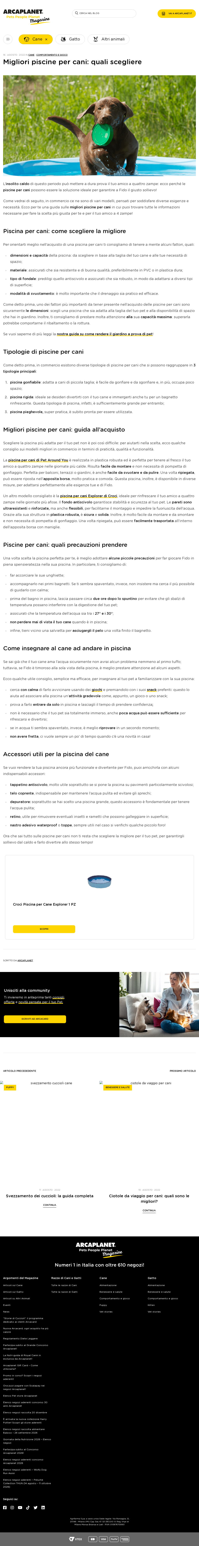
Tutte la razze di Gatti (64, 1292)
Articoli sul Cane (13, 1285)
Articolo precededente (19, 1071)
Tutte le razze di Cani (64, 1285)
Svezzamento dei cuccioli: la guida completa (49, 1196)
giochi (97, 690)
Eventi (6, 1305)
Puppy (10, 1087)
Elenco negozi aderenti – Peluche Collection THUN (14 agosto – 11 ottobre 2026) (27, 1483)
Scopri (44, 929)
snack (152, 690)
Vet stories (106, 1312)
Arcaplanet (25, 961)
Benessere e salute (118, 1087)
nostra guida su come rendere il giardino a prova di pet (105, 334)
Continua (49, 1205)
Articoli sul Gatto (13, 1292)
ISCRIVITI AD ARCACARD (35, 1019)
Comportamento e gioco (52, 55)
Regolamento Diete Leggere (20, 1338)
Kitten (151, 1305)
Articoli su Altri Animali (16, 1298)
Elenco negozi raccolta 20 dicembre (25, 1412)
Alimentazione (108, 1285)
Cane (31, 55)
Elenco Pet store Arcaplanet (20, 1396)
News (6, 1312)
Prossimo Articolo (183, 1071)
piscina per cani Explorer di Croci (88, 496)
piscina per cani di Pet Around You (38, 460)
